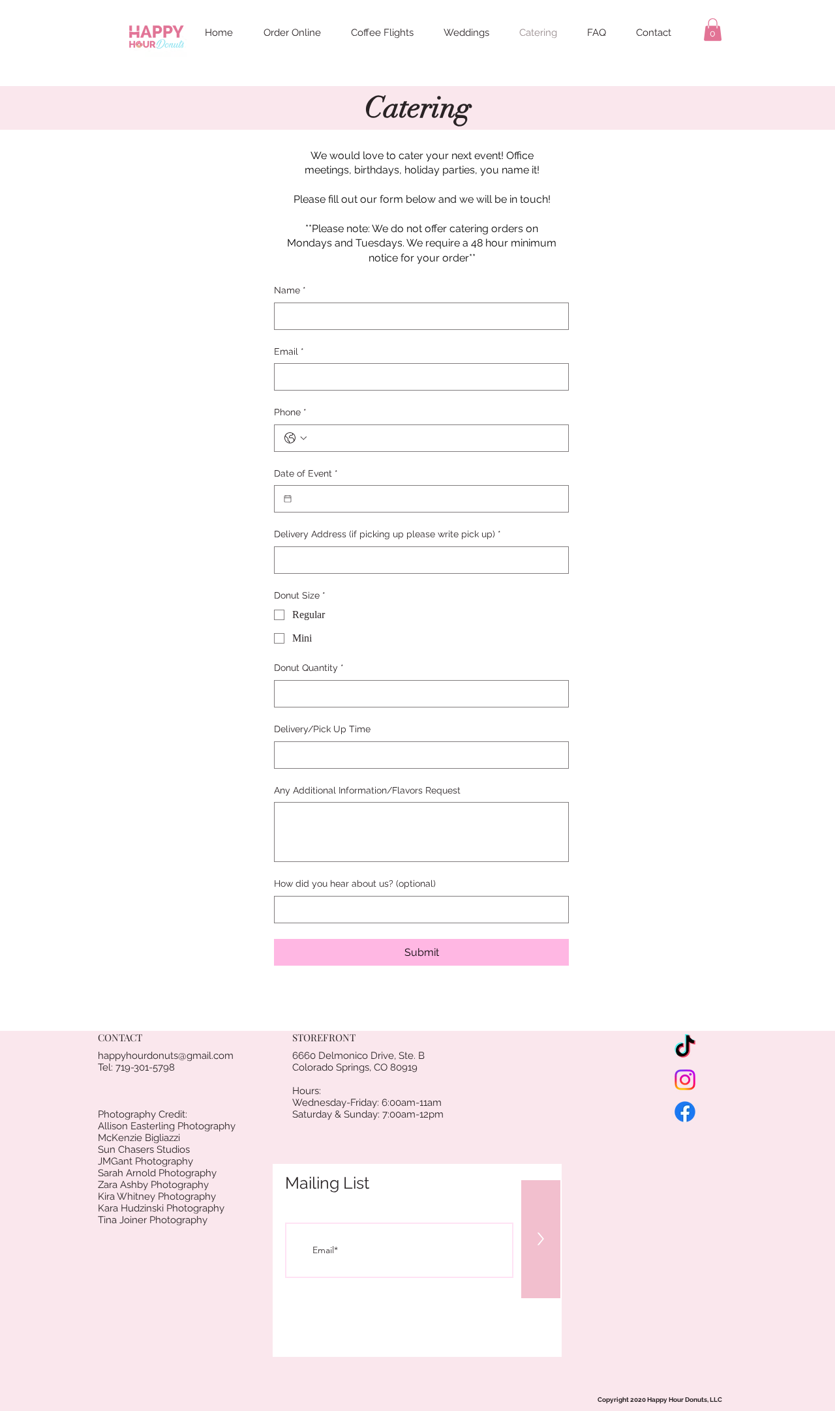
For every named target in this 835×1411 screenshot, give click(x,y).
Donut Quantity (309, 667)
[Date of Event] (287, 499)
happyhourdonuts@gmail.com (166, 1056)
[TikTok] (685, 1048)
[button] (712, 29)
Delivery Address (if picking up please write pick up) (387, 534)
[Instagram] (685, 1079)
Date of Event (306, 473)
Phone (290, 412)
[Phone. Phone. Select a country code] (295, 438)
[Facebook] (685, 1111)
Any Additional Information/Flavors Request (367, 790)
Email (289, 351)
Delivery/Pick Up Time (322, 729)
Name (290, 290)
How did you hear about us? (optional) (355, 883)
